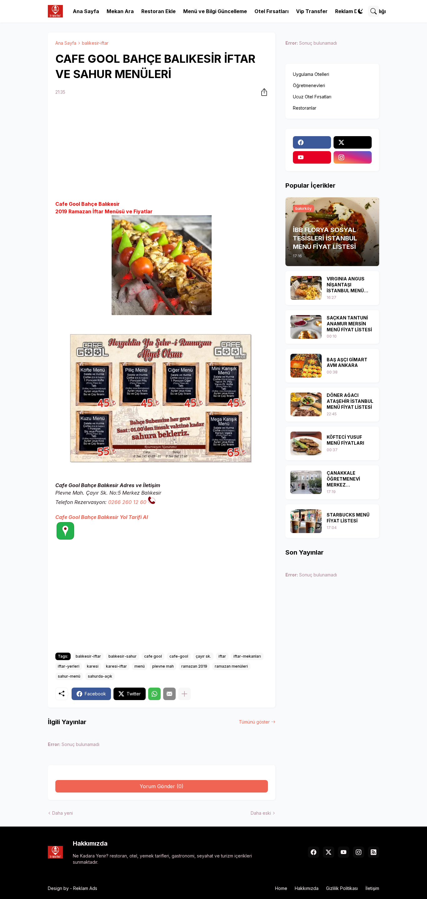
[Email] (169, 694)
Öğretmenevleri (309, 85)
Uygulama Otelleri (311, 74)
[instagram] (353, 157)
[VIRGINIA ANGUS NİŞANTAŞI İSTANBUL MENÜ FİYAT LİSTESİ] (306, 288)
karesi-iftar (116, 666)
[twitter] (353, 142)
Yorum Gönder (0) (161, 786)
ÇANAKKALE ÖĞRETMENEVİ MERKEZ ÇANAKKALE (343, 479)
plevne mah (163, 666)
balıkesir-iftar (95, 43)
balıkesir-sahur (122, 656)
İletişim (372, 888)
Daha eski (261, 813)
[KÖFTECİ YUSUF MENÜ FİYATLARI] (306, 443)
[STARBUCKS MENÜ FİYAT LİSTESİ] (306, 521)
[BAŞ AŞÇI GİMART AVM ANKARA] (306, 366)
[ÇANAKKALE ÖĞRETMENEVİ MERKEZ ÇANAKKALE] (306, 482)
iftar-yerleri (68, 666)
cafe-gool (178, 656)
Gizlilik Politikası (342, 888)
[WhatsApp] (154, 694)
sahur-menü (69, 676)
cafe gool (153, 656)
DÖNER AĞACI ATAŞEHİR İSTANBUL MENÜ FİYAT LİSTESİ (350, 401)
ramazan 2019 (194, 666)
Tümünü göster (254, 721)
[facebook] (312, 142)
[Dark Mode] (360, 11)
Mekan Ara (120, 11)
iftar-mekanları (247, 656)
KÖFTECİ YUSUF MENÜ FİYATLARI (345, 440)
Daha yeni (62, 813)
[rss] (373, 852)
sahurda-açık (100, 676)
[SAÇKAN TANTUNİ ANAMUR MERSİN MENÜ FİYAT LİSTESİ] (306, 327)
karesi (92, 666)
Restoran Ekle (158, 11)
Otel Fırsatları (271, 11)
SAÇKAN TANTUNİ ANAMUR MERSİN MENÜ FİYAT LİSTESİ (349, 323)
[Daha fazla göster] (184, 694)
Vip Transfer (312, 11)
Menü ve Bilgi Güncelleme (215, 11)
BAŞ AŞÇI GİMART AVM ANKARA (347, 362)
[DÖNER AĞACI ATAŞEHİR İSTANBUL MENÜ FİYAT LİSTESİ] (306, 404)
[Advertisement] (161, 149)
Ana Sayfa (86, 11)
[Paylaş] (262, 92)
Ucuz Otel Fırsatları (312, 96)
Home (281, 888)
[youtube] (312, 157)
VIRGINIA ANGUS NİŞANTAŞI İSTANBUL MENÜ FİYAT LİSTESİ (345, 285)
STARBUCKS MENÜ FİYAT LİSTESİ (348, 517)
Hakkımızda (307, 888)
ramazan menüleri (231, 666)
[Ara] (373, 11)
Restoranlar (304, 108)
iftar (222, 656)
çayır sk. (203, 656)
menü (139, 666)
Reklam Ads (85, 888)
